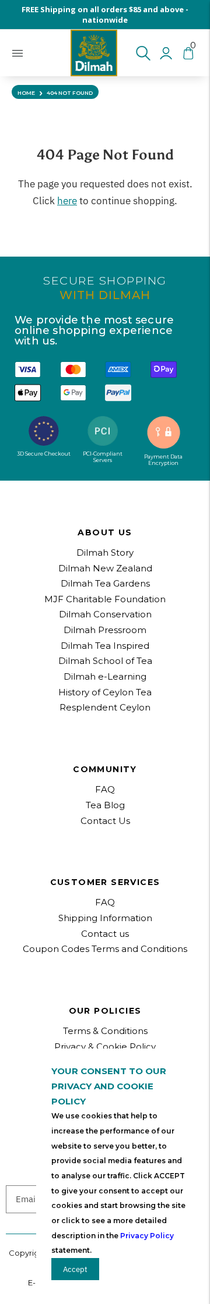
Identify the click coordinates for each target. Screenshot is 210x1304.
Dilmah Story (105, 552)
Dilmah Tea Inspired (105, 645)
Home (26, 93)
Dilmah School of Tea (105, 660)
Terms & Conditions (105, 1030)
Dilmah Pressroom (105, 629)
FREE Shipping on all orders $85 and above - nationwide (105, 14)
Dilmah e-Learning (105, 676)
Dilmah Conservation (105, 614)
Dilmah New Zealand (105, 568)
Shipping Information (105, 917)
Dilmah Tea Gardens (105, 583)
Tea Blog (105, 805)
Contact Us (105, 820)
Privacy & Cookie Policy (105, 1046)
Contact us (105, 933)
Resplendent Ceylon (105, 707)
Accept (75, 1269)
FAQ (105, 902)
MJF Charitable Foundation (105, 599)
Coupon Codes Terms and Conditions (105, 948)
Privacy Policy (147, 1235)
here (67, 200)
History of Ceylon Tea (105, 692)
